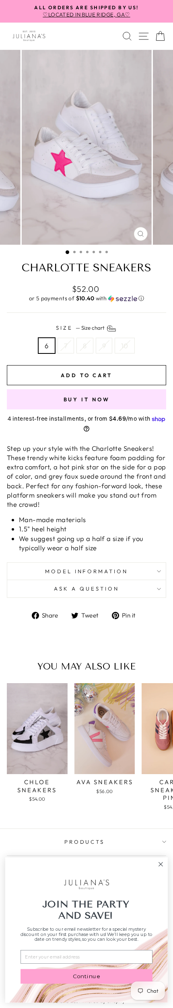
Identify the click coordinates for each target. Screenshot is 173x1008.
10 (124, 345)
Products (84, 842)
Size (81, 327)
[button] (86, 298)
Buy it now (87, 399)
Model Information (86, 571)
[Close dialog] (161, 864)
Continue (86, 976)
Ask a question (86, 588)
